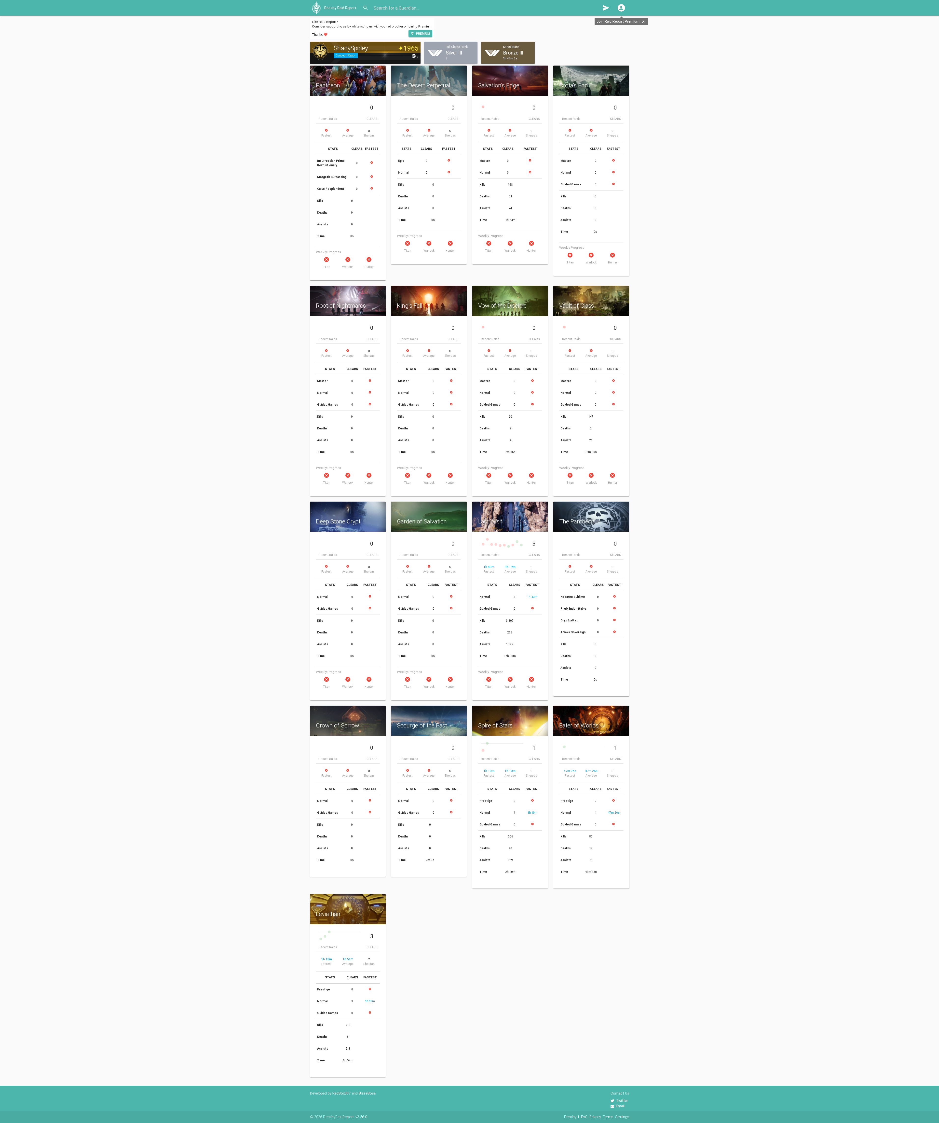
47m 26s (570, 771)
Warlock (347, 267)
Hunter (369, 267)
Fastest (326, 135)
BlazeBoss (367, 1093)
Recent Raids (328, 119)
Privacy (595, 1116)
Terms (608, 1116)
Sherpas (369, 135)
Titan (326, 267)
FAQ (584, 1116)
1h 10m (488, 771)
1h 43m (488, 567)
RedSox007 (341, 1093)
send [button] (606, 8)
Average (348, 135)
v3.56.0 (361, 1116)
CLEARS (372, 119)
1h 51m (347, 959)
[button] (621, 8)
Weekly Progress (328, 252)
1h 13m (326, 959)
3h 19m (510, 567)
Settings (622, 1116)
